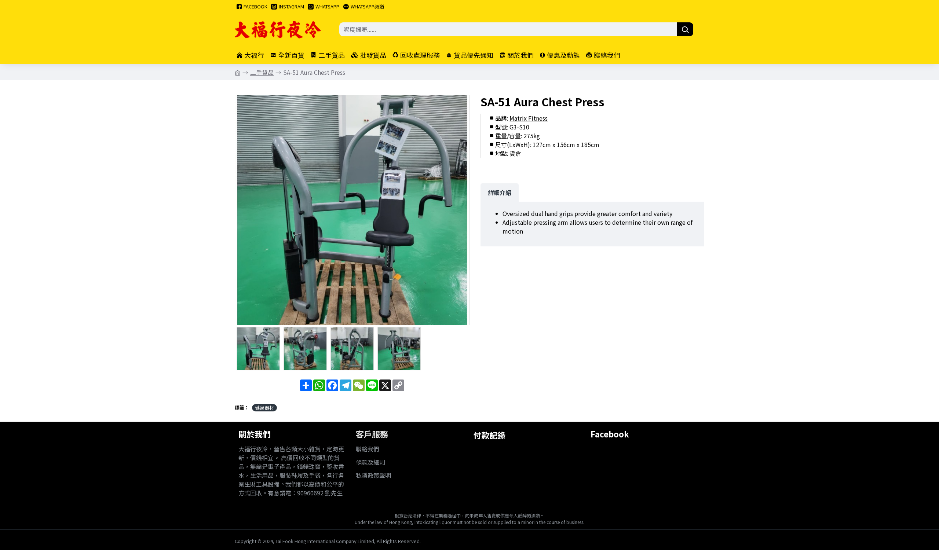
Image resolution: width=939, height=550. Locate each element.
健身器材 (264, 407)
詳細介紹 (499, 192)
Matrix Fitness (528, 118)
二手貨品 (262, 72)
